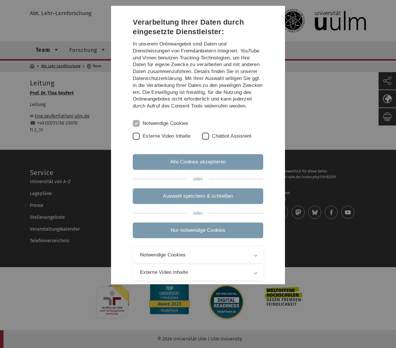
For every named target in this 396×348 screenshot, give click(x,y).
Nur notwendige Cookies (198, 230)
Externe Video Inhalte (166, 136)
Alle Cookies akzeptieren (198, 162)
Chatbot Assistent (231, 136)
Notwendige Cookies (165, 123)
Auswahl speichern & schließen (198, 196)
